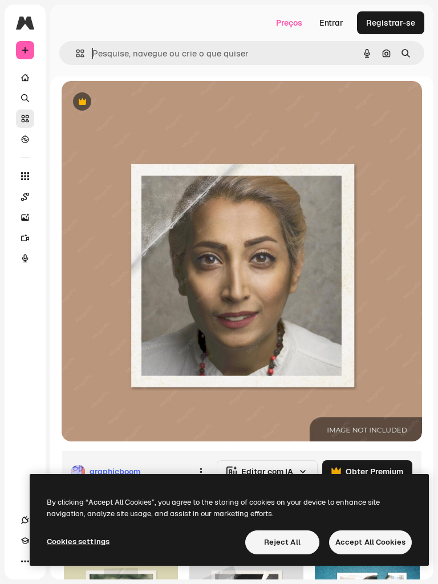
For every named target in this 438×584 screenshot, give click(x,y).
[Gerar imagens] (25, 217)
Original (135, 102)
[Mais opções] (200, 471)
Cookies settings (78, 541)
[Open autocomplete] (75, 53)
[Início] (25, 77)
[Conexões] (25, 520)
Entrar (331, 23)
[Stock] (25, 119)
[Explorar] (25, 139)
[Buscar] (25, 98)
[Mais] (25, 561)
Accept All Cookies (370, 542)
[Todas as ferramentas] (25, 176)
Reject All (282, 542)
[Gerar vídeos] (25, 238)
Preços (289, 23)
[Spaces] (25, 197)
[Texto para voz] (25, 258)
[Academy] (25, 541)
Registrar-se (390, 23)
